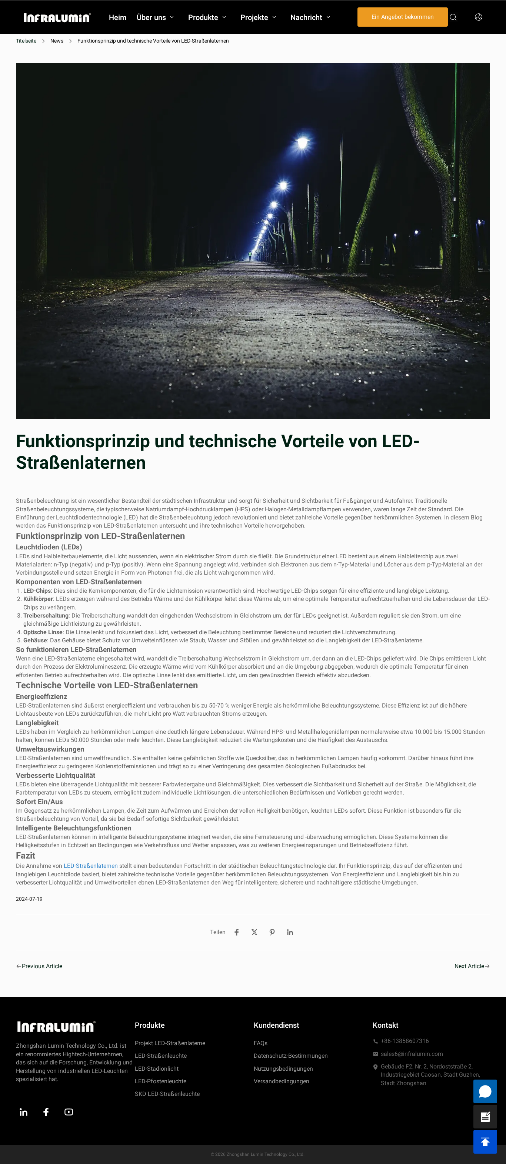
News (56, 41)
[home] (57, 17)
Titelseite (26, 41)
